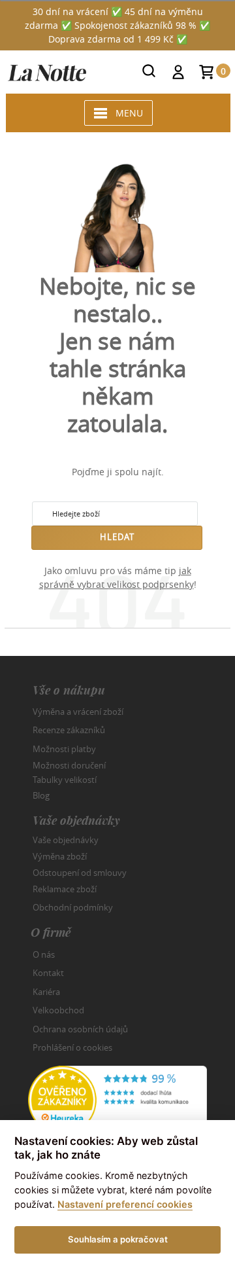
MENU (129, 113)
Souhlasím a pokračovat (118, 1239)
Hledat (117, 537)
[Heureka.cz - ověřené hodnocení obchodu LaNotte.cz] (117, 1099)
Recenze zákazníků (69, 730)
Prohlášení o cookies (72, 1047)
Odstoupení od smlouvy (80, 873)
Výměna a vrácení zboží (78, 711)
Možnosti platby (64, 749)
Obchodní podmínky (73, 907)
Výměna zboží (60, 856)
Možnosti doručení (69, 765)
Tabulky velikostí (65, 779)
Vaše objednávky (66, 840)
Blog (41, 795)
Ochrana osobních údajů (80, 1029)
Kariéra (46, 992)
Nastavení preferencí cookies (125, 1204)
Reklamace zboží (65, 889)
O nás (44, 954)
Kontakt (48, 973)
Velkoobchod (58, 1010)
